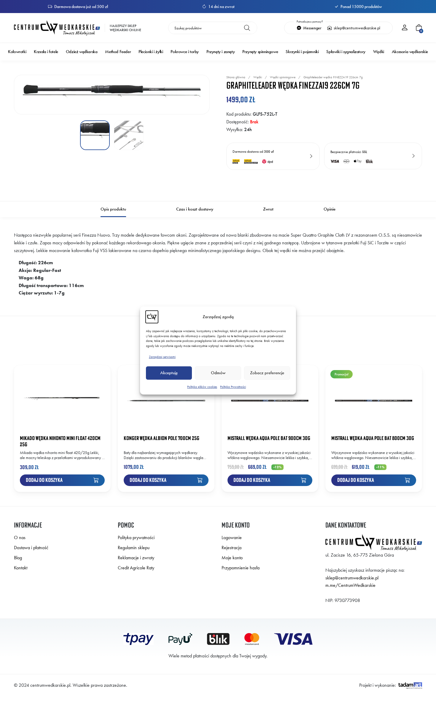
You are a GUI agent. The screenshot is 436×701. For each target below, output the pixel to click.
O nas (20, 537)
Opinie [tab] (329, 209)
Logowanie (232, 537)
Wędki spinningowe (282, 77)
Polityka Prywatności (233, 387)
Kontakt (20, 568)
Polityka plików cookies (202, 387)
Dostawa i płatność (31, 547)
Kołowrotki (17, 52)
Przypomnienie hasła (241, 568)
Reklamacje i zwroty (136, 558)
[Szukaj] (247, 28)
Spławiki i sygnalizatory (345, 52)
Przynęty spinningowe (260, 52)
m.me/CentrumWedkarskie (350, 585)
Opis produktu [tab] (113, 209)
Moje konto (232, 558)
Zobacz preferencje (267, 373)
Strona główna (235, 77)
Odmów (218, 373)
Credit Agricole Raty (136, 568)
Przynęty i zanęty (220, 52)
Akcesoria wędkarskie (410, 52)
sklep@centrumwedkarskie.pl (356, 28)
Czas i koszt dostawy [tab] (194, 209)
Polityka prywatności (136, 537)
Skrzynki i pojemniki (302, 52)
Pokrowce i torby (185, 52)
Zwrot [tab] (268, 209)
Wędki (378, 52)
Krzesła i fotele (46, 52)
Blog (18, 558)
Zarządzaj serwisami (162, 357)
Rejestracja (231, 547)
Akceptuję (169, 373)
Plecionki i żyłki (151, 52)
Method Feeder (118, 52)
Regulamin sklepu (133, 547)
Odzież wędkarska (82, 52)
